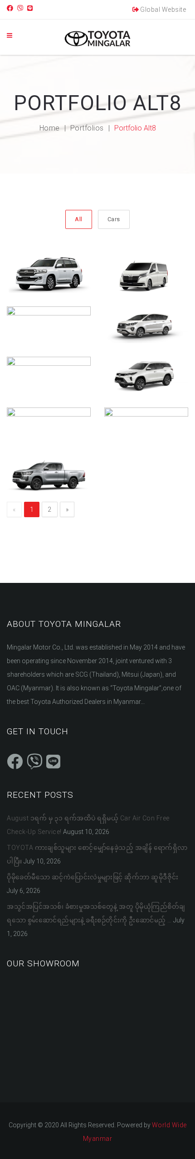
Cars (113, 219)
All (79, 219)
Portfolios (87, 128)
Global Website (163, 9)
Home (49, 128)
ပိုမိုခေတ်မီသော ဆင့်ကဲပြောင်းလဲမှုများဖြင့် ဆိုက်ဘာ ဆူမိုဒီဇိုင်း (93, 877)
